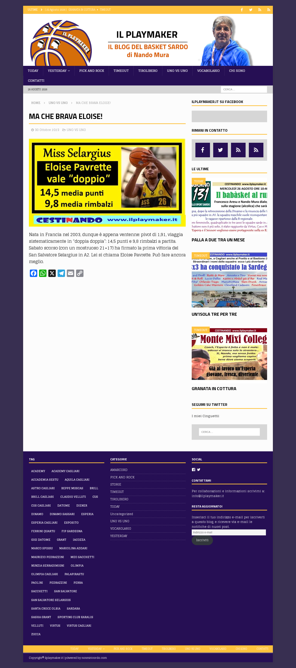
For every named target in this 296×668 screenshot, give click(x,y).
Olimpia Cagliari (44, 574)
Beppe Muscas (72, 488)
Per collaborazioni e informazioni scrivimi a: (228, 491)
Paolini (37, 582)
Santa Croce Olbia (45, 608)
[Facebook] (193, 469)
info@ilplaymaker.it (208, 496)
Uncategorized (121, 514)
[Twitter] (198, 469)
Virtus (55, 625)
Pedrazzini (58, 582)
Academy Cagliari (66, 471)
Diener (81, 505)
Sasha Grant (41, 617)
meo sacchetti (82, 557)
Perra (78, 582)
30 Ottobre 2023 (47, 130)
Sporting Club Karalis (75, 617)
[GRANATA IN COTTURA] (229, 355)
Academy (38, 471)
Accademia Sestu (44, 479)
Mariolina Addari (73, 548)
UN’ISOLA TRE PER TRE (214, 314)
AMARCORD (118, 470)
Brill (94, 488)
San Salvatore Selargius (51, 600)
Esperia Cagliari (44, 522)
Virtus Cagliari (79, 625)
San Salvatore (65, 591)
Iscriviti (202, 540)
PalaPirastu (74, 574)
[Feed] (260, 10)
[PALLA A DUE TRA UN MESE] (229, 206)
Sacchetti (39, 591)
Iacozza (79, 539)
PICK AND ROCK (91, 70)
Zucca (35, 634)
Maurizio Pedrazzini (47, 557)
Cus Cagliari (41, 505)
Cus (95, 496)
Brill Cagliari (42, 496)
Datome (63, 505)
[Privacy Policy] (269, 10)
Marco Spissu (42, 548)
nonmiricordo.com (94, 657)
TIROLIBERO (147, 70)
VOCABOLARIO (208, 70)
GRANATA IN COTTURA (214, 388)
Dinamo (37, 514)
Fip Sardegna (72, 531)
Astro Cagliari (43, 488)
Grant (61, 539)
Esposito (71, 522)
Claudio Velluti (73, 496)
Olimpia (77, 565)
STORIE (115, 484)
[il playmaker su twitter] (251, 10)
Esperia (87, 514)
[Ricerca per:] (244, 89)
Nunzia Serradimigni (47, 565)
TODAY (33, 70)
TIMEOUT (121, 70)
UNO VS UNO (177, 70)
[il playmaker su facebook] (242, 10)
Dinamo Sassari (62, 514)
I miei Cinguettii (205, 416)
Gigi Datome (40, 539)
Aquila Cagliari (77, 479)
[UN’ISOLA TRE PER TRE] (229, 280)
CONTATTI (36, 80)
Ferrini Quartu (43, 531)
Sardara (73, 608)
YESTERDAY (57, 70)
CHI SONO (237, 70)
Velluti (37, 625)
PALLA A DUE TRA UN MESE (218, 239)
